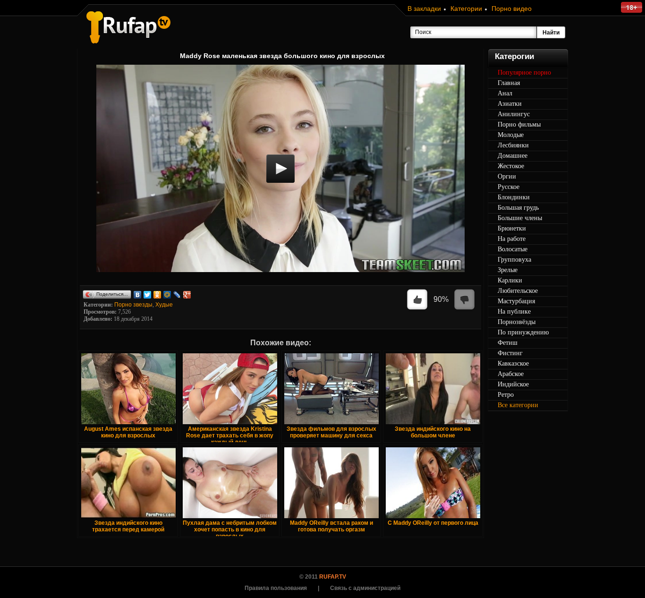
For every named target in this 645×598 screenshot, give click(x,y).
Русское (508, 186)
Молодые (511, 134)
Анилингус (514, 114)
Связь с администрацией (365, 588)
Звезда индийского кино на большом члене (433, 432)
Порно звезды (133, 304)
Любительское (518, 290)
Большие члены (520, 218)
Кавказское (513, 363)
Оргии (507, 176)
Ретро (506, 394)
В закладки (424, 8)
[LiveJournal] (177, 295)
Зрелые (508, 269)
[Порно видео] (128, 27)
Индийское (513, 384)
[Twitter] (148, 295)
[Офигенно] (417, 300)
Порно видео (512, 8)
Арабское (511, 373)
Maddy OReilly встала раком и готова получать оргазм (331, 526)
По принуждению (523, 332)
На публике (514, 311)
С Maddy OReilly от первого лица (433, 523)
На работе (512, 238)
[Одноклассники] (157, 295)
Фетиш (508, 342)
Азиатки (510, 103)
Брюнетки (512, 228)
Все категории (518, 405)
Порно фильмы (519, 124)
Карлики (510, 280)
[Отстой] (464, 300)
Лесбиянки (513, 145)
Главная (509, 82)
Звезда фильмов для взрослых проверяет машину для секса (331, 432)
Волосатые (512, 249)
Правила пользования (276, 588)
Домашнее (512, 155)
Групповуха (514, 259)
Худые (164, 304)
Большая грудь (518, 207)
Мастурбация (516, 301)
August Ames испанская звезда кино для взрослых (128, 432)
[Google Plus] (187, 295)
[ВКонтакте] (138, 295)
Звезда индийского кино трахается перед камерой (128, 526)
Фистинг (510, 353)
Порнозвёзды (516, 321)
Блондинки (514, 197)
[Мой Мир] (167, 295)
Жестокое (511, 166)
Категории (466, 8)
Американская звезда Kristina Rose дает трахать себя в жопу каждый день (229, 435)
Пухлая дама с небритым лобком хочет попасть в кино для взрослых (230, 529)
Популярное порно (524, 72)
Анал (505, 93)
